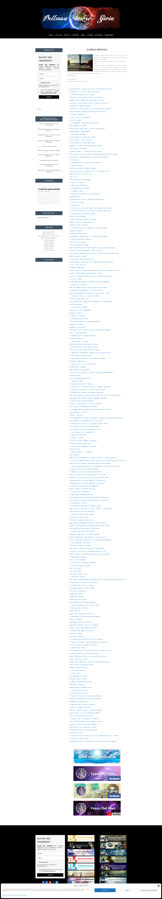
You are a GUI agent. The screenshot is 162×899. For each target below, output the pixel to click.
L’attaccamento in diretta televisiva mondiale (85, 616)
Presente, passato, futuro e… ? (80, 608)
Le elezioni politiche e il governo (81, 384)
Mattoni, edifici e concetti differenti (82, 488)
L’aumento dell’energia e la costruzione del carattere (87, 358)
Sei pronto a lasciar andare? (79, 517)
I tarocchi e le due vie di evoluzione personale (85, 696)
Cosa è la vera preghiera (78, 559)
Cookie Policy (5, 895)
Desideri (58, 203)
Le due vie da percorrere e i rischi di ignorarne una (87, 389)
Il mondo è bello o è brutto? (79, 341)
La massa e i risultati (77, 182)
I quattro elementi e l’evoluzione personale (84, 653)
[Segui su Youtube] (50, 882)
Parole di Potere (75, 375)
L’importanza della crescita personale (82, 704)
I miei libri (75, 35)
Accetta (105, 890)
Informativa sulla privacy (14, 895)
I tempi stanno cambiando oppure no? (81, 494)
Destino (54, 186)
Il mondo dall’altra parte (78, 435)
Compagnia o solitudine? (77, 327)
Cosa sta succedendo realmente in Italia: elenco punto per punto (91, 276)
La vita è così (74, 673)
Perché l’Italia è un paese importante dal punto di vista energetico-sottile (95, 270)
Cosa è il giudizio (76, 619)
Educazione (49, 186)
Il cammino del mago (76, 381)
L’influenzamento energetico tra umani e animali (85, 506)
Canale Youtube (49, 240)
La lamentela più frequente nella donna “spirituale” (87, 392)
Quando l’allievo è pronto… (78, 599)
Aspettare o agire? (76, 313)
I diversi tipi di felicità (78, 185)
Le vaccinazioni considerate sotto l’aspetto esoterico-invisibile (91, 262)
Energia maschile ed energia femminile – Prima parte (87, 483)
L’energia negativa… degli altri (80, 443)
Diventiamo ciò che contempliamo (80, 310)
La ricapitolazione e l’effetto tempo (82, 588)
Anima (54, 202)
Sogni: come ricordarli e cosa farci (81, 613)
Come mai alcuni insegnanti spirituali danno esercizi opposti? (90, 463)
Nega (127, 890)
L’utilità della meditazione (79, 318)
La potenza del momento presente (80, 106)
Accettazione (41, 197)
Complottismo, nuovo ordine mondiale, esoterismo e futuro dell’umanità (93, 741)
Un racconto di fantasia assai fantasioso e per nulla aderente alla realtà (94, 253)
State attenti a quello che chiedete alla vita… (85, 429)
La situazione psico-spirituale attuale (82, 213)
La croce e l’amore (76, 279)
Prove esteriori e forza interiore (81, 140)
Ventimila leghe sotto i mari (79, 298)
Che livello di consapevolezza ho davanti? (83, 406)
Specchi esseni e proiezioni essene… (81, 664)
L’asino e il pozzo (76, 633)
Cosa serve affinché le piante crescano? (83, 168)
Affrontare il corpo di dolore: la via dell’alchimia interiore (90, 108)
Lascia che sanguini (76, 304)
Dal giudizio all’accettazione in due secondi (84, 528)
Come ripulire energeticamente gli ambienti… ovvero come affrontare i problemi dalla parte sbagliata (103, 579)
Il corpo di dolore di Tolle (79, 690)
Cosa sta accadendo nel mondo (79, 245)
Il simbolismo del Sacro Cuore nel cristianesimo (85, 162)
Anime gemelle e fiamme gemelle (80, 131)
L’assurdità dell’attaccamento (79, 491)
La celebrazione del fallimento (80, 188)
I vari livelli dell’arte (78, 264)
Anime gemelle (56, 197)
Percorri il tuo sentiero (78, 242)
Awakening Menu (74, 196)
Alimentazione (41, 196)
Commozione (51, 193)
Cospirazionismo (54, 185)
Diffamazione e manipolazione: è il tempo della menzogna (88, 236)
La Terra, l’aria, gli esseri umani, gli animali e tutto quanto (91, 208)
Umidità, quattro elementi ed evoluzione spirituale (86, 100)
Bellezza (55, 200)
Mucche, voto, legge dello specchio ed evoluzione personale (89, 662)
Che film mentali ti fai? (78, 412)
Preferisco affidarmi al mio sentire (81, 520)
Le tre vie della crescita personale (81, 401)
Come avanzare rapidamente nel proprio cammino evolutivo (88, 523)
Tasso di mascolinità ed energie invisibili (84, 344)
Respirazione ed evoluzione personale (82, 511)
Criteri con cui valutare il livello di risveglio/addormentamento (91, 372)
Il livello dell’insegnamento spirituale (83, 446)
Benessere (41, 194)
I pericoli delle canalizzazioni (80, 378)
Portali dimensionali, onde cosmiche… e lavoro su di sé (88, 537)
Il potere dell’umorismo (77, 576)
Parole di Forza (75, 449)
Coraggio (47, 200)
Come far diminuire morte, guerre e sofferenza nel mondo (88, 287)
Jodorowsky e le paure (77, 684)
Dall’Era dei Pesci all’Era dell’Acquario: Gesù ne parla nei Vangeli (92, 247)
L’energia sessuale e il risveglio (81, 452)
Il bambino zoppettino (77, 267)
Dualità (45, 186)
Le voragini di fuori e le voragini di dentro (84, 296)
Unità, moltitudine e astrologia (80, 179)
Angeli (48, 185)
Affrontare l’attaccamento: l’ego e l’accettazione (86, 97)
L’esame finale (74, 205)
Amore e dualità (75, 610)
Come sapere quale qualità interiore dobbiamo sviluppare (88, 398)
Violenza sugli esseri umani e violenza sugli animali (87, 128)
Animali (58, 199)
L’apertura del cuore (76, 733)
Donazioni (99, 35)
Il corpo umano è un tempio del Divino (82, 142)
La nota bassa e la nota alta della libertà (84, 582)
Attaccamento (55, 194)
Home (51, 35)
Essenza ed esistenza (76, 338)
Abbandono (57, 193)
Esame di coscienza (76, 230)
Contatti (90, 35)
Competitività (54, 196)
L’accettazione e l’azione (78, 503)
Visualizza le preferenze (149, 890)
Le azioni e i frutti (76, 437)
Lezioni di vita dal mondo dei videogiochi (83, 724)
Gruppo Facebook (49, 244)
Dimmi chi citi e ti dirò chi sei (80, 174)
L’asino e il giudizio (77, 636)
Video (83, 35)
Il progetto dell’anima (77, 647)
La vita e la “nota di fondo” (79, 738)
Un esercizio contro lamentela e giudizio (83, 440)
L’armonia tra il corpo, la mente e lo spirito (85, 91)
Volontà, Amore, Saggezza (78, 367)
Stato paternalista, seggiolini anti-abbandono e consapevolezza (91, 301)
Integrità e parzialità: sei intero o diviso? (84, 534)
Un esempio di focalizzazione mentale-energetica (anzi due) (89, 497)
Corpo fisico (52, 191)
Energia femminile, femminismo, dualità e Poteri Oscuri (88, 111)
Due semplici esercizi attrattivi (80, 622)
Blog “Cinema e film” (49, 232)
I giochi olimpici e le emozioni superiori (83, 645)
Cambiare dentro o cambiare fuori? (81, 687)
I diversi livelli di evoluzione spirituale (84, 469)
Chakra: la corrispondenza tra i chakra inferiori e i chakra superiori (93, 457)
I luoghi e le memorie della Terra (81, 681)
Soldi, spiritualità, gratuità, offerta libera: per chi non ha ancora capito (95, 395)
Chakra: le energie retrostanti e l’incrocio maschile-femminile (91, 540)
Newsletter (109, 35)
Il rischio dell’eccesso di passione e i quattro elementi (88, 228)
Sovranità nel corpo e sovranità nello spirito (85, 349)
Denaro (51, 200)
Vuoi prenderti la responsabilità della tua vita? (86, 420)
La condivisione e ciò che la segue (81, 585)
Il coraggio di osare (76, 191)
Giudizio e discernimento (78, 216)
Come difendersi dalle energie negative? (83, 602)
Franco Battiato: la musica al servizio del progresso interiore (91, 89)
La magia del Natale (76, 165)
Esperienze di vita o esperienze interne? (83, 727)
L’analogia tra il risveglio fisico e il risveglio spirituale (90, 386)
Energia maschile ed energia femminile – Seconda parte (87, 480)
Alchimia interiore (48, 194)
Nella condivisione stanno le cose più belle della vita (88, 656)
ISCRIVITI (49, 97)
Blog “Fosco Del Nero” (49, 234)
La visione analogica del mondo (80, 565)
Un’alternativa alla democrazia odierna (82, 137)
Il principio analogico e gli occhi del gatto (84, 605)
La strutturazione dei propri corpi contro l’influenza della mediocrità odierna (96, 418)
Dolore (59, 200)
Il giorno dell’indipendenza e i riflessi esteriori (86, 290)
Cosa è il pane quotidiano (78, 333)
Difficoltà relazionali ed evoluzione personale (85, 321)
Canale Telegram (49, 242)
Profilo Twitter (49, 248)
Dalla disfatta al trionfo (78, 125)
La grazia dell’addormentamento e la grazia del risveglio (88, 157)
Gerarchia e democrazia (77, 361)
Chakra (47, 199)
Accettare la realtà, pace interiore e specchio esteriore (88, 103)
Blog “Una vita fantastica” (49, 238)
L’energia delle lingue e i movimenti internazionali (87, 199)
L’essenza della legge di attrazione (81, 630)
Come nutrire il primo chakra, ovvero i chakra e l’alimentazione (91, 508)
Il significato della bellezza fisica (82, 259)
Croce (38, 185)
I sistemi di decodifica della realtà (82, 531)
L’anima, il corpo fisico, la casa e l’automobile (86, 403)
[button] (158, 886)
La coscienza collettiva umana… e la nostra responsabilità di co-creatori (94, 735)
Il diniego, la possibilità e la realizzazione (85, 194)
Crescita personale (49, 189)
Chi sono (58, 35)
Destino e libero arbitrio (78, 667)
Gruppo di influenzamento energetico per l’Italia (86, 273)
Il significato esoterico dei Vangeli (82, 514)
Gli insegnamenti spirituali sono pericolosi (84, 123)
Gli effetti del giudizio (78, 591)
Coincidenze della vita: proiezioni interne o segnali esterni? (90, 650)
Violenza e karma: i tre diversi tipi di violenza (86, 151)
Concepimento (43, 185)
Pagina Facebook (49, 246)
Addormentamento (48, 197)
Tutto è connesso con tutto (78, 659)
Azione (46, 193)
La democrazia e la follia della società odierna (85, 472)
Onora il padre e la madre (78, 256)
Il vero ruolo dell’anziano (78, 307)
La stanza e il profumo (77, 315)
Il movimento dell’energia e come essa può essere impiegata (89, 281)
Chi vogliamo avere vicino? (78, 676)
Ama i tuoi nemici (75, 568)
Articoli (66, 35)
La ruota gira (74, 160)
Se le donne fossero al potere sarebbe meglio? (85, 426)
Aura (38, 200)
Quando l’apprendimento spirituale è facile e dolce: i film (89, 293)
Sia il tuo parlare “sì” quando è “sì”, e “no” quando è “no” (90, 171)
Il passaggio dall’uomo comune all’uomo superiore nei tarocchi (90, 409)
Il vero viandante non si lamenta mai (82, 432)
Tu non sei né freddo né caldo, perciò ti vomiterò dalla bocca (90, 211)
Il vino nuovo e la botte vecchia (80, 355)
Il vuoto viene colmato (77, 670)
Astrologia (58, 202)
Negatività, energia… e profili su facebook (84, 625)
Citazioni (55, 199)
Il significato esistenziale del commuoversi (84, 486)
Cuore (51, 199)
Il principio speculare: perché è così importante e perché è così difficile (95, 466)
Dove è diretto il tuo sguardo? (80, 369)
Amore (58, 196)
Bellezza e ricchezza (76, 324)
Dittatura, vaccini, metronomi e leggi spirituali (86, 250)
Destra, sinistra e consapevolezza (81, 222)
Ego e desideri (74, 454)
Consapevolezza (41, 202)
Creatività (53, 203)
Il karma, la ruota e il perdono (80, 545)
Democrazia (47, 196)
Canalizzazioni (41, 193)
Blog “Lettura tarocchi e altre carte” (49, 236)
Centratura (42, 200)
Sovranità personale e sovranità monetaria (83, 730)
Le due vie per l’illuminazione (80, 117)
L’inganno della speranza (78, 557)
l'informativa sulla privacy (48, 93)
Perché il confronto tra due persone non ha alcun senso (88, 474)
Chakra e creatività (76, 415)
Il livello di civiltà (77, 202)
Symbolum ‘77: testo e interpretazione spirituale (86, 145)
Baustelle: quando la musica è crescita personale (86, 710)
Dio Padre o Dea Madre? (77, 114)
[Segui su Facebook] (43, 882)
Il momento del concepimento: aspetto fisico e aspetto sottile (90, 352)
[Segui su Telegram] (56, 882)
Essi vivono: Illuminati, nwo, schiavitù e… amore (86, 721)
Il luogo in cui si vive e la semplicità (83, 364)
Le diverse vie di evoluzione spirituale (83, 562)
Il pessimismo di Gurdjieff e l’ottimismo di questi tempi (88, 423)
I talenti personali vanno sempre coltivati (84, 347)
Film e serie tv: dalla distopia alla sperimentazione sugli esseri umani (94, 154)
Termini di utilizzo (23, 895)
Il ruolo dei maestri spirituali (80, 542)
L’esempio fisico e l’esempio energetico (83, 335)
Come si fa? (73, 176)
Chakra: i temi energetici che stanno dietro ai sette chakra (90, 525)
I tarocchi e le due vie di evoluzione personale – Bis (87, 551)
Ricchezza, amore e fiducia (78, 679)
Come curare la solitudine (78, 148)
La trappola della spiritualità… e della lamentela (86, 639)
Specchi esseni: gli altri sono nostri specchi (85, 713)
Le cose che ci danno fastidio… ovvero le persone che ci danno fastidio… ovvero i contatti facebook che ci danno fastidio (110, 460)
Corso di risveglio (76, 120)
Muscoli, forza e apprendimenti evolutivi (83, 628)
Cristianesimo (49, 202)
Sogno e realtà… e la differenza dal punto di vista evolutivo (90, 554)
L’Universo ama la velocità (78, 693)
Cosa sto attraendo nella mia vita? (81, 715)
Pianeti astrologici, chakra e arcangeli (83, 219)
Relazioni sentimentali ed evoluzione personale (85, 698)
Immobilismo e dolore (76, 593)
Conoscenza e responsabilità (79, 701)
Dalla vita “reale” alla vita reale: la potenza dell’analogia (90, 330)
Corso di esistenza (76, 571)
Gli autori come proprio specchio (80, 239)
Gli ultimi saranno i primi (78, 574)
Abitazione (58, 191)
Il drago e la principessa (78, 284)
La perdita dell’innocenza (78, 233)
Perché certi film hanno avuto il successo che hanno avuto (89, 477)
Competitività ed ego (76, 596)
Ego (42, 186)
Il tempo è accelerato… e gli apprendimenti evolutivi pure (89, 642)
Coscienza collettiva (43, 191)
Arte (59, 185)
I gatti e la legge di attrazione (80, 707)
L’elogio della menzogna (77, 134)
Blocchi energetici (41, 199)
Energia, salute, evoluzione (79, 225)
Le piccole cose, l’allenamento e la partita (84, 718)
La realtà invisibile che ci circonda (82, 94)
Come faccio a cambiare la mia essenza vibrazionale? (87, 548)
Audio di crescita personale (44, 203)
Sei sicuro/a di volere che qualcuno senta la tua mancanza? (89, 500)
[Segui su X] (53, 882)
